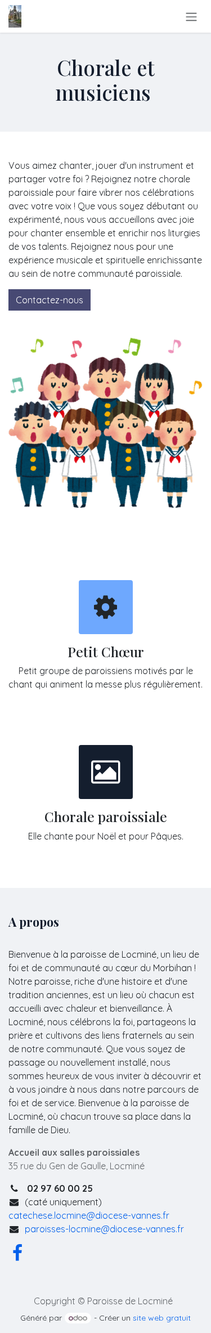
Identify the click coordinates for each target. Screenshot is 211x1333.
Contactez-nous (49, 300)
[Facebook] (17, 1253)
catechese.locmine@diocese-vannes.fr (88, 1215)
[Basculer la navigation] (191, 16)
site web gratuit (162, 1318)
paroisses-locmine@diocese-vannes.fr (104, 1229)
